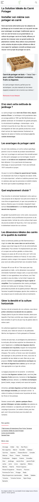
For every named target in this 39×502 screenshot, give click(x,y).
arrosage (5, 447)
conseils (32, 452)
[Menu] (2, 2)
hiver (3, 461)
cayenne (13, 452)
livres (16, 464)
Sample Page (5, 435)
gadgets (14, 458)
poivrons (26, 469)
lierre (10, 464)
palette (11, 467)
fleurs (11, 455)
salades (33, 475)
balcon (15, 450)
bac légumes (6, 450)
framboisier (6, 458)
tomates (5, 478)
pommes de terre (8, 472)
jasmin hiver (20, 461)
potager (18, 472)
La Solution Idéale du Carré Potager (12, 431)
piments (19, 469)
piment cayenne (21, 467)
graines (21, 458)
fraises (18, 455)
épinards (5, 481)
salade (26, 475)
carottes (5, 452)
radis (24, 472)
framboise (25, 455)
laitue (4, 464)
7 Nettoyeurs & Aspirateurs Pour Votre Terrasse (16, 428)
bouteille (22, 450)
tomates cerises (15, 478)
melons (30, 464)
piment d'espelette (8, 469)
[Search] (36, 2)
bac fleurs (24, 447)
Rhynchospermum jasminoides (12, 475)
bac (18, 447)
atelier (12, 447)
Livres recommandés (8, 433)
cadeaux (29, 450)
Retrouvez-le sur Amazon (11, 96)
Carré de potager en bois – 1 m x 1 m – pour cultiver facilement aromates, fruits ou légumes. (19, 77)
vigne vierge (27, 478)
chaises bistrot (22, 452)
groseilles (29, 458)
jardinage (11, 461)
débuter (4, 455)
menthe (4, 467)
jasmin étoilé (30, 461)
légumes (23, 464)
